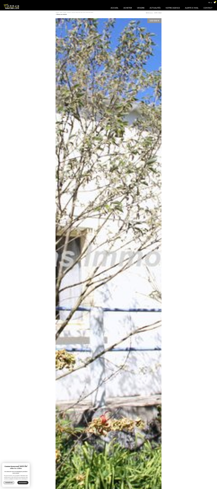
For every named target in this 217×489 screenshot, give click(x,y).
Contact (208, 8)
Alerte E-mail (191, 8)
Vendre (141, 8)
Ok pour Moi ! (23, 482)
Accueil (114, 8)
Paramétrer (9, 482)
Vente (61, 12)
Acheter (127, 8)
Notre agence (173, 8)
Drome (64, 12)
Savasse (69, 12)
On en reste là (22, 465)
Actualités (155, 8)
